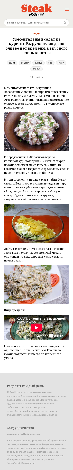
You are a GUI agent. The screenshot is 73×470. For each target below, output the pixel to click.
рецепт (25, 62)
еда (50, 62)
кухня (61, 62)
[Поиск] (65, 23)
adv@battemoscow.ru (29, 434)
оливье (37, 68)
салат (12, 62)
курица (38, 62)
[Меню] (67, 10)
